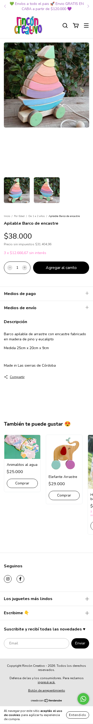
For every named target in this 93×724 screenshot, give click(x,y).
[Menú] (86, 25)
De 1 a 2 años (36, 216)
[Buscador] (65, 25)
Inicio (7, 216)
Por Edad (19, 216)
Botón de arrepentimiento (46, 690)
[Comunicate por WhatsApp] (83, 699)
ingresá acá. (46, 682)
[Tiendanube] (46, 701)
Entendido (77, 715)
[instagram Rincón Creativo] (8, 579)
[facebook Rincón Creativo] (20, 579)
